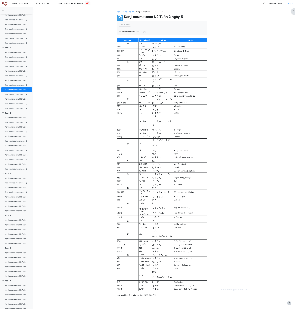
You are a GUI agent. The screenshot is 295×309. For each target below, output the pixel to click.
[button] (264, 3)
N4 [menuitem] (25, 3)
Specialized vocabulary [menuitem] (73, 3)
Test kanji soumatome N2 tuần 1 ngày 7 (15, 43)
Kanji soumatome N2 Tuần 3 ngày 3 (16, 136)
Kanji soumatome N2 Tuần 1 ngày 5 (16, 24)
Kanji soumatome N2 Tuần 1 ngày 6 (16, 34)
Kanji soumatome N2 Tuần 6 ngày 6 (16, 276)
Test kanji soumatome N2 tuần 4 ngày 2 (15, 192)
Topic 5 (8, 215)
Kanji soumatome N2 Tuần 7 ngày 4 (16, 299)
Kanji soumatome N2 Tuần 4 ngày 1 (16, 178)
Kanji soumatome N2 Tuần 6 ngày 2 (16, 257)
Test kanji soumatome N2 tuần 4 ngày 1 (15, 183)
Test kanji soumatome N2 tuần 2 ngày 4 (15, 85)
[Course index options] (30, 10)
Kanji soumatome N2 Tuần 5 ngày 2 (16, 225)
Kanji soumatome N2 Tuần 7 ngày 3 (16, 295)
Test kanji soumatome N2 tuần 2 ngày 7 (15, 108)
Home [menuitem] (14, 3)
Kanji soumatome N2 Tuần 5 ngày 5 (16, 239)
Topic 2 (8, 48)
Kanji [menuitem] (49, 3)
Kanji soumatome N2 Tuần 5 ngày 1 (16, 220)
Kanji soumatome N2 (125, 12)
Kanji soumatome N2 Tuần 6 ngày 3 (16, 262)
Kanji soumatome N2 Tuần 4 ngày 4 (16, 201)
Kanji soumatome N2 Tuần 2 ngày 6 (16, 99)
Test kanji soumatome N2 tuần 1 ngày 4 (15, 20)
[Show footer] (289, 303)
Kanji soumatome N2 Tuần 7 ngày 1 (16, 285)
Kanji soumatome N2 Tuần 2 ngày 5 (16, 89)
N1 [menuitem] (42, 3)
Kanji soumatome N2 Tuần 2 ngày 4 (16, 80)
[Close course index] (3, 10)
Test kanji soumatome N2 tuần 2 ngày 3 (15, 76)
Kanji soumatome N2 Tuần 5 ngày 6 (16, 243)
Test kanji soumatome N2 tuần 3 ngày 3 (15, 141)
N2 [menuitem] (37, 3)
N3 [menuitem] (31, 3)
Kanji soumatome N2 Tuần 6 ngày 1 (16, 253)
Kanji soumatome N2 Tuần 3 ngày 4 (16, 145)
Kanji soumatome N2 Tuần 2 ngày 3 (16, 71)
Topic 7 (8, 281)
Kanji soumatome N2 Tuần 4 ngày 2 (16, 187)
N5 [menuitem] (20, 3)
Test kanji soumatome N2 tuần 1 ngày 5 (15, 29)
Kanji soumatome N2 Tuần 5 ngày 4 (16, 234)
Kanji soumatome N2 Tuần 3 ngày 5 (16, 155)
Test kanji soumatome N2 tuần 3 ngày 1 (15, 122)
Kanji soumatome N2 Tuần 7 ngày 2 (16, 290)
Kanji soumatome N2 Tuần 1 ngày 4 (16, 15)
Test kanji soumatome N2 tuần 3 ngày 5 (15, 159)
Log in (290, 3)
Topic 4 (8, 173)
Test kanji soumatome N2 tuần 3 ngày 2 (15, 132)
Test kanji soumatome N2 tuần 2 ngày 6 (15, 104)
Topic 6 (8, 248)
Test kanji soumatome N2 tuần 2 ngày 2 (15, 66)
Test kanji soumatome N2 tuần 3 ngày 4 (15, 150)
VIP (87, 3)
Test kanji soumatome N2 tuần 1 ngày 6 (15, 38)
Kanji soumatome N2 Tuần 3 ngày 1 (16, 117)
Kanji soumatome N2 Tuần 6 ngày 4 (16, 267)
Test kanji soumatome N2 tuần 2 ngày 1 (15, 57)
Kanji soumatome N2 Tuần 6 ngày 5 (16, 271)
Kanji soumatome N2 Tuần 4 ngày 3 (16, 197)
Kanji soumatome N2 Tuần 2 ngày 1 (16, 52)
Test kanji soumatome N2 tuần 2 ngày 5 (15, 94)
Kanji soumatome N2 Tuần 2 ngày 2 (16, 62)
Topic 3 (8, 113)
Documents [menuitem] (57, 3)
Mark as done (125, 25)
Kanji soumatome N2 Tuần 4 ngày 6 (16, 211)
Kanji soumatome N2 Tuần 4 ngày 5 (16, 206)
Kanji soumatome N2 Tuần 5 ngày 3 (16, 229)
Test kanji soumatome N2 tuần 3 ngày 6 (15, 169)
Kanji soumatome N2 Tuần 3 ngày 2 (16, 127)
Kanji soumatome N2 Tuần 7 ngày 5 (16, 304)
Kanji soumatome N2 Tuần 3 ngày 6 (16, 164)
